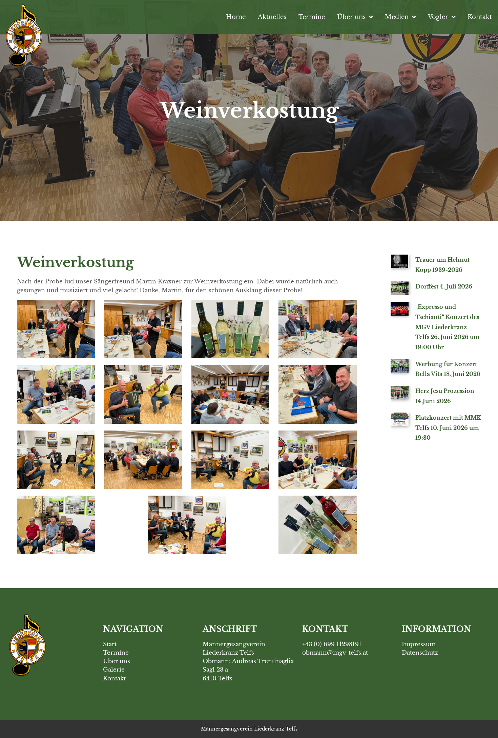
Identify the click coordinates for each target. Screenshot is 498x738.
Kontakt (480, 17)
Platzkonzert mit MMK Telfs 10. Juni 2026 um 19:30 (448, 427)
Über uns (351, 17)
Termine (311, 17)
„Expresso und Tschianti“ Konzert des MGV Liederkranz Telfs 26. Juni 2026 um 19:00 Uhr (447, 327)
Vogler (438, 17)
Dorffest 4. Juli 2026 (443, 286)
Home (236, 17)
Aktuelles (272, 17)
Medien (397, 17)
